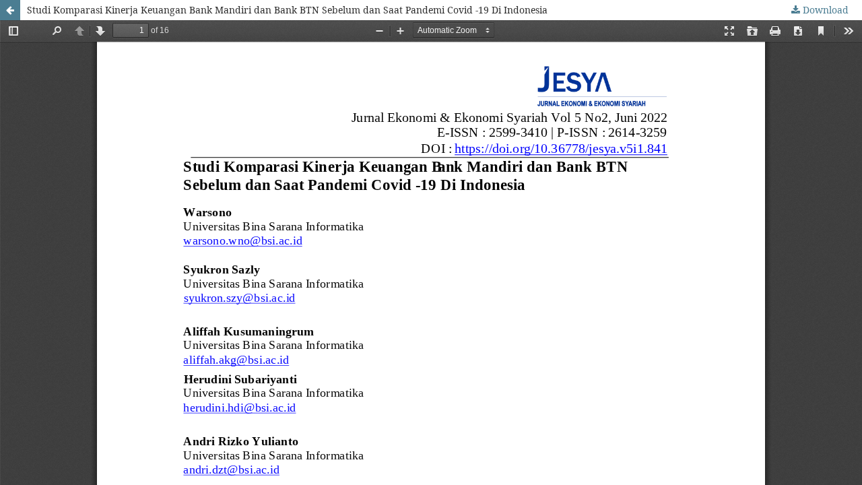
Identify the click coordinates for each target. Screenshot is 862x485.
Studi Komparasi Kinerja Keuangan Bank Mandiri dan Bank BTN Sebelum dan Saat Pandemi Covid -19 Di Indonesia (287, 9)
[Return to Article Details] (10, 10)
